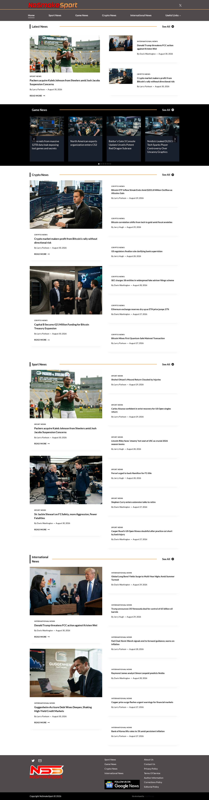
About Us (148, 759)
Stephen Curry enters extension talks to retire (133, 502)
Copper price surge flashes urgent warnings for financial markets (142, 702)
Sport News (55, 15)
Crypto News (109, 15)
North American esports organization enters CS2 (83, 143)
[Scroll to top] (202, 784)
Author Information (153, 777)
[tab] (99, 164)
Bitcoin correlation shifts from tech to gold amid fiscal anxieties (141, 222)
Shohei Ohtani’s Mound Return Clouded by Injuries (136, 379)
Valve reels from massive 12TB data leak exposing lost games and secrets (45, 145)
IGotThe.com (149, 796)
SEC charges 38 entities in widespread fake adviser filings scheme (142, 280)
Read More (37, 96)
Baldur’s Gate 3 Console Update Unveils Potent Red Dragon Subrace (122, 145)
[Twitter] (33, 760)
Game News (81, 15)
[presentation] (65, 53)
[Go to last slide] (34, 139)
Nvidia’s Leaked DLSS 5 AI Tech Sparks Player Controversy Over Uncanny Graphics (161, 146)
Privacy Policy (151, 768)
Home (31, 15)
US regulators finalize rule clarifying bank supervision (137, 251)
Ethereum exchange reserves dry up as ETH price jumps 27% (140, 309)
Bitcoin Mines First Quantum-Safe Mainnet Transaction (138, 338)
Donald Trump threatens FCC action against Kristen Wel (65, 625)
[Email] (40, 760)
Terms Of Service (152, 773)
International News (140, 15)
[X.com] (180, 5)
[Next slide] (175, 139)
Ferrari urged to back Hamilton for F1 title (131, 473)
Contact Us (149, 764)
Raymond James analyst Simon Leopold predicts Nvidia (137, 673)
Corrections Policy (153, 782)
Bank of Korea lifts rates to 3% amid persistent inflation (138, 731)
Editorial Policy (151, 786)
